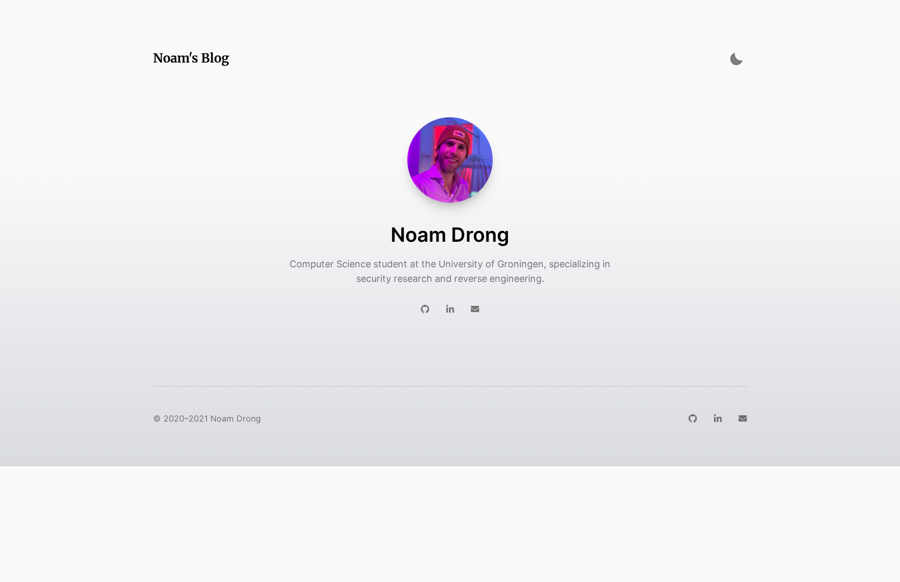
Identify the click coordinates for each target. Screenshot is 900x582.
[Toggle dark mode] (736, 58)
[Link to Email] (475, 309)
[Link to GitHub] (425, 309)
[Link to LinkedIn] (450, 309)
